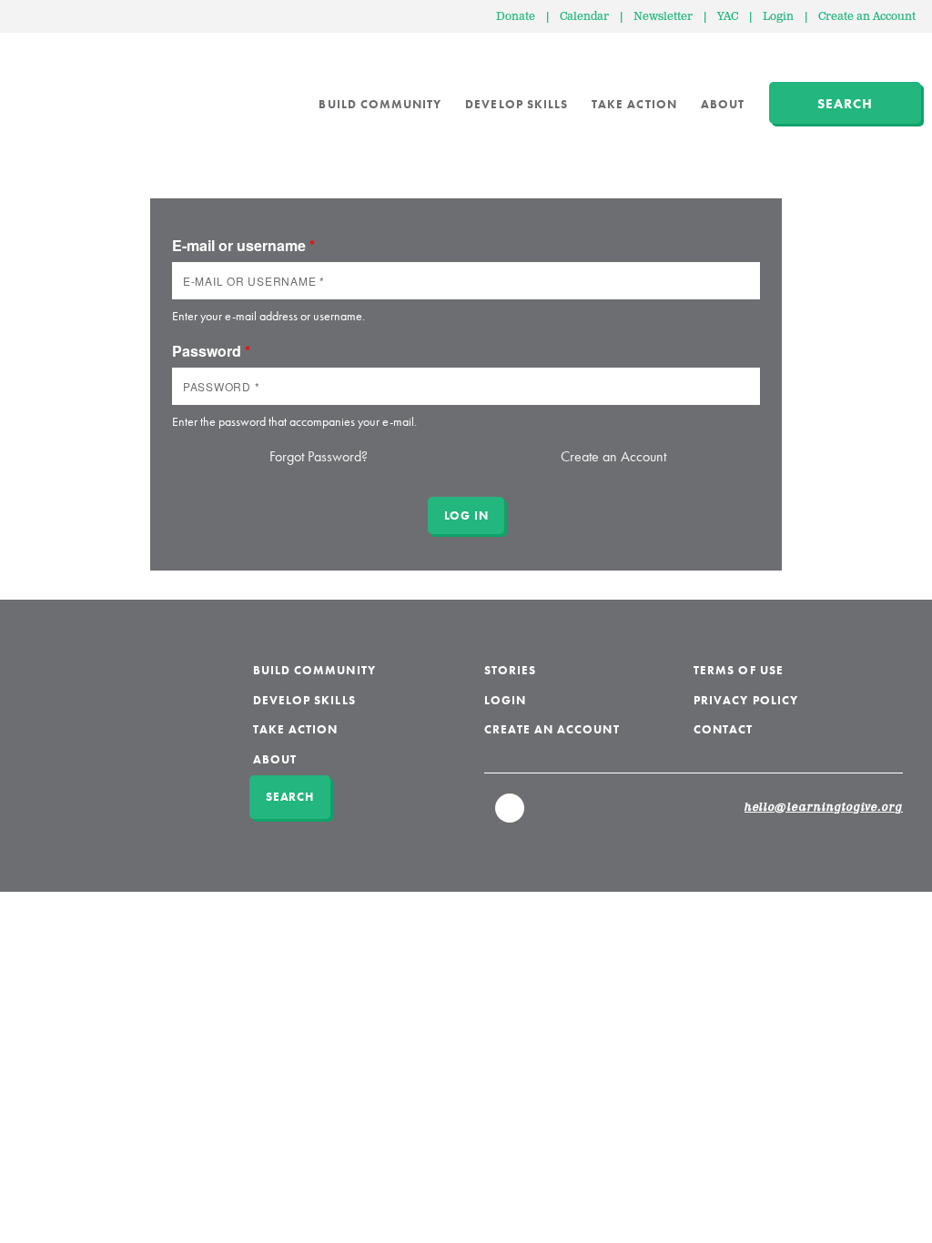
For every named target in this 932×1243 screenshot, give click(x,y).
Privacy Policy (746, 700)
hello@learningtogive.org (824, 808)
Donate (515, 17)
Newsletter (663, 17)
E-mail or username (243, 245)
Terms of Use (739, 670)
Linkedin (511, 816)
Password (211, 350)
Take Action (634, 104)
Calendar (584, 17)
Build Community (380, 104)
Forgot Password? (318, 456)
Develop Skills (516, 104)
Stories (510, 670)
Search (845, 104)
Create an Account (867, 17)
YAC (727, 17)
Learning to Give (84, 91)
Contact (723, 729)
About (723, 104)
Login (778, 17)
